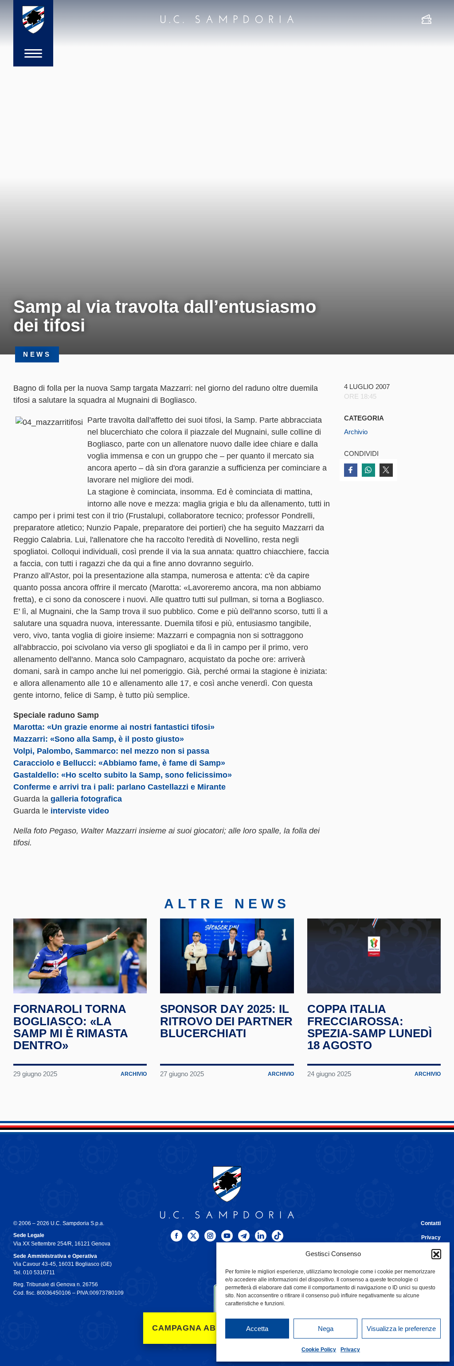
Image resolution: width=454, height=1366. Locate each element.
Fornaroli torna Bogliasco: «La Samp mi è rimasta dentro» (70, 1027)
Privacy (350, 1350)
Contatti (431, 1223)
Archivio (356, 432)
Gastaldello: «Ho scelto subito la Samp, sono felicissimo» (122, 775)
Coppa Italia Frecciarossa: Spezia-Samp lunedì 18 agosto (369, 1027)
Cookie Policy (318, 1350)
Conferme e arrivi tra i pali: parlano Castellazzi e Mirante (119, 786)
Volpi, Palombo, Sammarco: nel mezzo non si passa (111, 751)
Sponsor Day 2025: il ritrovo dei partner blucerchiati (226, 1021)
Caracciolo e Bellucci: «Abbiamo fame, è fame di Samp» (119, 763)
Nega (325, 1328)
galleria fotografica (86, 798)
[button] (436, 1253)
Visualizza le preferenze (401, 1328)
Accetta (257, 1328)
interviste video (80, 810)
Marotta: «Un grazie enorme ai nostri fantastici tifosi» (114, 727)
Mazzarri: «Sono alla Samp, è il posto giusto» (98, 739)
